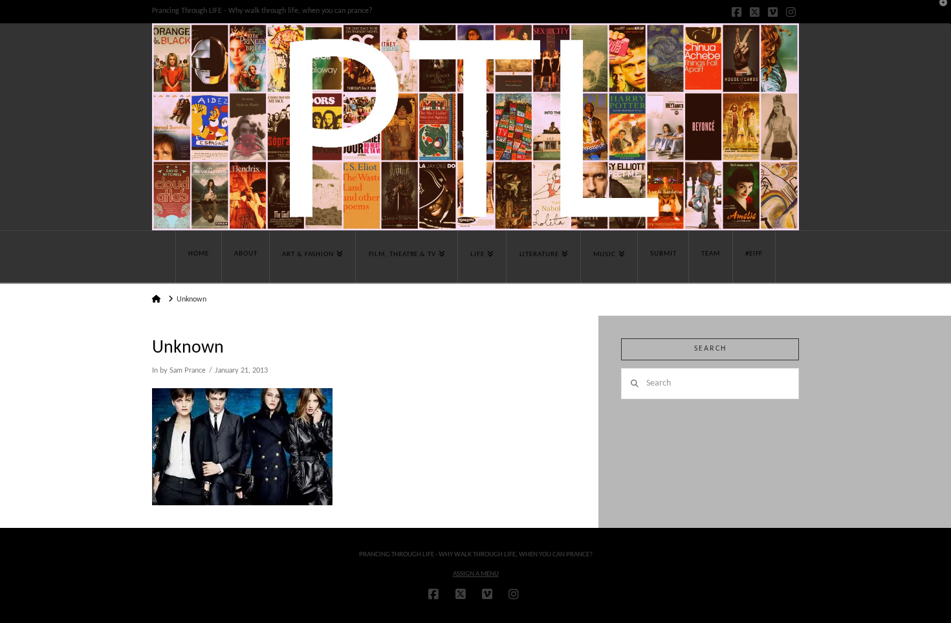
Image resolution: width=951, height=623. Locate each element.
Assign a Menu (476, 574)
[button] (938, 12)
